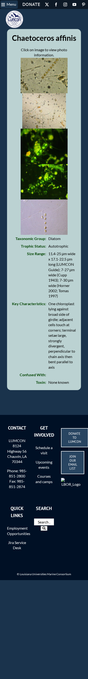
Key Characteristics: (29, 303)
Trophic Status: (33, 246)
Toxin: (41, 382)
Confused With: (33, 374)
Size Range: (36, 253)
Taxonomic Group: (30, 238)
